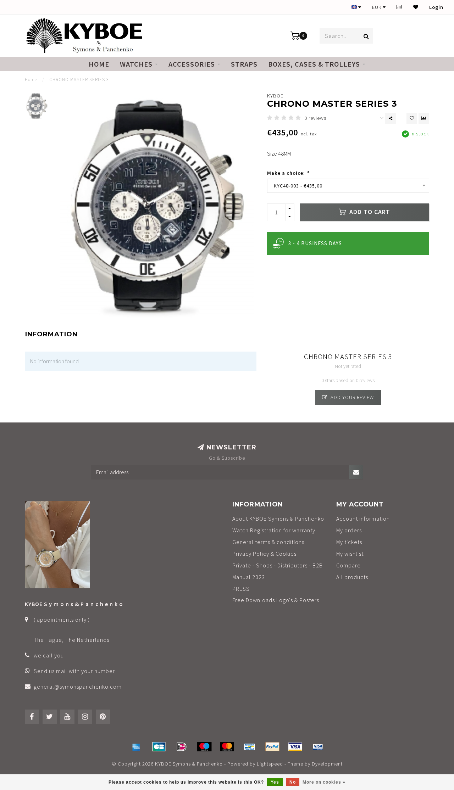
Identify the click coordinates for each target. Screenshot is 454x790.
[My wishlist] (416, 7)
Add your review (351, 397)
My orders (349, 530)
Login (436, 7)
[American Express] (136, 746)
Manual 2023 (248, 577)
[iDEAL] (181, 746)
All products (352, 577)
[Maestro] (204, 746)
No (292, 782)
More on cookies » (324, 782)
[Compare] (400, 7)
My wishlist (350, 553)
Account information (363, 518)
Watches (136, 64)
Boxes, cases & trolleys (314, 64)
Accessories (191, 64)
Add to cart (369, 212)
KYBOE (275, 96)
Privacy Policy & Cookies (264, 553)
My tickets (349, 541)
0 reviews (315, 118)
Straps (244, 64)
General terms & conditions (268, 541)
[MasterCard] (227, 746)
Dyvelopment (327, 764)
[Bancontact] (250, 746)
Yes (275, 782)
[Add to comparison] (424, 118)
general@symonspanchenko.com (78, 686)
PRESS (241, 588)
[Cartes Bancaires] (159, 746)
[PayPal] (272, 746)
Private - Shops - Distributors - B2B (277, 565)
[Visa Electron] (318, 746)
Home (99, 64)
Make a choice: (288, 173)
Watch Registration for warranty (273, 530)
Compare (348, 565)
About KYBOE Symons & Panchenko (278, 518)
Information (51, 334)
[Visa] (295, 746)
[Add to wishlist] (411, 118)
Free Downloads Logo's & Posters (275, 600)
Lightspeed (270, 764)
